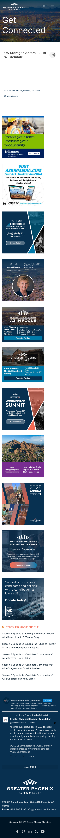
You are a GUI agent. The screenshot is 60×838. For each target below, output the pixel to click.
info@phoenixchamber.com (41, 809)
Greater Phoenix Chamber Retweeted (33, 715)
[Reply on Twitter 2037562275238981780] (11, 757)
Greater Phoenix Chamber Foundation (30, 719)
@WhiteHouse (27, 745)
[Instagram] (24, 831)
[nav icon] (52, 6)
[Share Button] (52, 55)
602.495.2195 (18, 809)
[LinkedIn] (30, 831)
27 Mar (31, 723)
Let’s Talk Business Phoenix (22, 627)
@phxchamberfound (18, 723)
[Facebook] (17, 831)
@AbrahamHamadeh (38, 748)
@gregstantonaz (18, 748)
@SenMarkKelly (44, 745)
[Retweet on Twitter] (17, 715)
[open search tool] (44, 6)
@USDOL (14, 745)
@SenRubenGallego (20, 751)
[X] (36, 831)
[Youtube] (42, 831)
